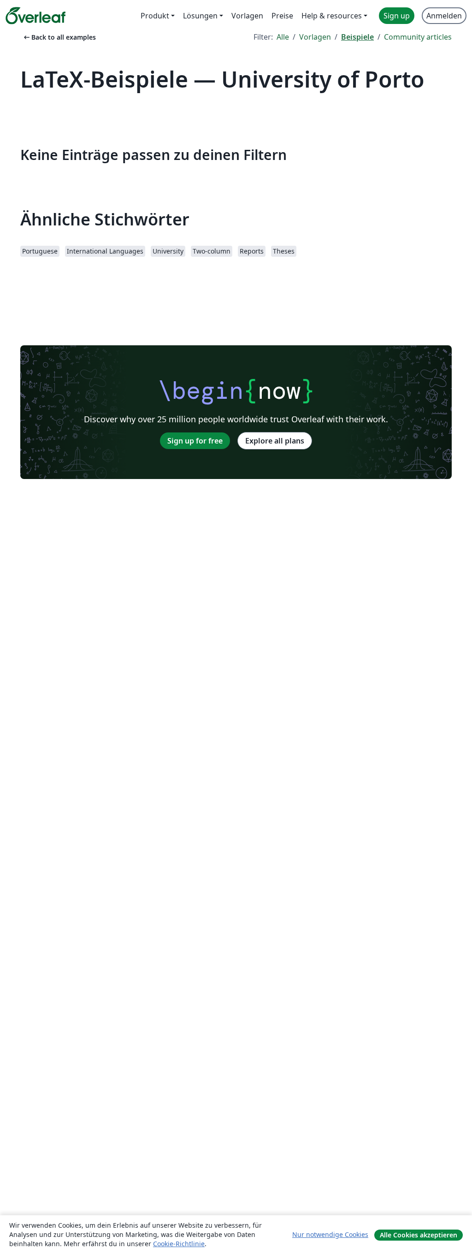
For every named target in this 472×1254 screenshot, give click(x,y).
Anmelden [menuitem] (444, 16)
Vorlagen (315, 37)
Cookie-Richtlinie (179, 1243)
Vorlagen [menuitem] (247, 16)
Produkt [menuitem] (155, 16)
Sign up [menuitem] (397, 16)
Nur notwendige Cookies (330, 1234)
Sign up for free (195, 441)
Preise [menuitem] (282, 16)
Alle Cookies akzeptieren (418, 1234)
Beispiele (357, 37)
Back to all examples (59, 37)
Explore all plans (274, 441)
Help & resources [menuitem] (331, 16)
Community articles (418, 37)
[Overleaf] (35, 15)
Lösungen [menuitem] (200, 16)
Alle (283, 37)
